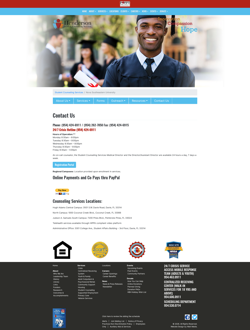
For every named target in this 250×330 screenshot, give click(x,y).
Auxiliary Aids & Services (120, 326)
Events (153, 11)
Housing (81, 287)
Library (56, 282)
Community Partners (136, 274)
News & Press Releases (113, 284)
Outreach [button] (117, 100)
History (56, 279)
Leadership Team (60, 276)
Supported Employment (88, 293)
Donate (163, 11)
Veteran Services (85, 298)
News (144, 11)
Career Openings (110, 274)
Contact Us (161, 100)
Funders (56, 287)
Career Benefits (109, 276)
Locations (114, 11)
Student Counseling (86, 290)
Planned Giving (133, 287)
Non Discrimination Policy (121, 324)
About (91, 11)
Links (55, 284)
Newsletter (107, 287)
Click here (106, 316)
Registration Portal (64, 164)
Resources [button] (138, 100)
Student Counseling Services (69, 92)
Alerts (104, 321)
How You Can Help (135, 281)
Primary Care (83, 295)
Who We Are (58, 274)
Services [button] (82, 100)
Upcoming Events (134, 268)
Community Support (86, 284)
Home (84, 11)
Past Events (132, 271)
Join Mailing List (117, 321)
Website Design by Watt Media (184, 326)
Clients (124, 11)
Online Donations (134, 284)
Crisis (80, 268)
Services (102, 11)
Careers (134, 11)
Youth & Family (84, 276)
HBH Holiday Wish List (136, 292)
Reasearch (57, 290)
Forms (101, 100)
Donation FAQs (133, 289)
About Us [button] (62, 100)
